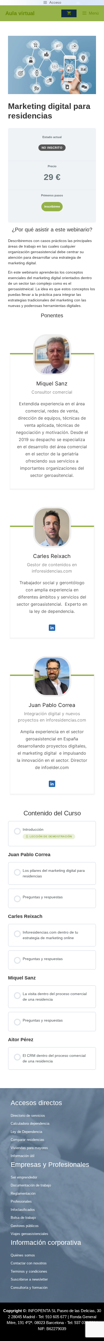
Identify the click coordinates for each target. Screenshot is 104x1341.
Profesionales (21, 1201)
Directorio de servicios (28, 1116)
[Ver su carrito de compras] (69, 13)
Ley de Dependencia (26, 1132)
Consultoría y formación (29, 1288)
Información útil (22, 1156)
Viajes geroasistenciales (29, 1234)
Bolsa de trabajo (23, 1218)
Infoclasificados (23, 1210)
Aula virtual (20, 13)
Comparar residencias (27, 1140)
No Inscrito (52, 147)
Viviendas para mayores (29, 1148)
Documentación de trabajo (31, 1185)
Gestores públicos (25, 1226)
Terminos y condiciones (29, 1271)
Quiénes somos (23, 1255)
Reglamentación (23, 1193)
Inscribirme (52, 206)
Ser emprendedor (24, 1177)
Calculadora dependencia (30, 1123)
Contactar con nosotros (29, 1263)
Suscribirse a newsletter (29, 1279)
